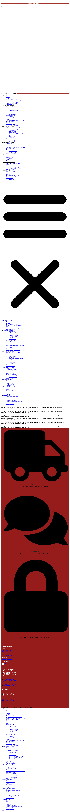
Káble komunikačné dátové (12, 171)
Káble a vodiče (6, 170)
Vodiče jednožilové (10, 179)
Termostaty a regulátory (14, 167)
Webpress (20, 706)
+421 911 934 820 (6, 651)
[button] (35, 250)
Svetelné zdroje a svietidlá (8, 105)
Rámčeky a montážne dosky (12, 99)
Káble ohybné (9, 173)
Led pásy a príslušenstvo (11, 117)
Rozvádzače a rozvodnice (8, 142)
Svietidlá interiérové (10, 106)
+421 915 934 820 (7, 650)
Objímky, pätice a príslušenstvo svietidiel (15, 120)
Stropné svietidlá (12, 114)
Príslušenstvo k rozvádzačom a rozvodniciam (15, 147)
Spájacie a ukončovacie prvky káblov (14, 176)
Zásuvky (8, 97)
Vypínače (8, 98)
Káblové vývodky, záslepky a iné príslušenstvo (16, 102)
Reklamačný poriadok (8, 694)
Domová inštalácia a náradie (9, 162)
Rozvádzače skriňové (10, 148)
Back (7, 712)
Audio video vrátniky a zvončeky (13, 163)
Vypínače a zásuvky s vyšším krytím (14, 100)
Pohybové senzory (10, 121)
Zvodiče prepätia (12, 137)
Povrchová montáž (13, 151)
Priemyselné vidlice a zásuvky (12, 103)
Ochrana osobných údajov (9, 695)
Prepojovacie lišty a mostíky (12, 146)
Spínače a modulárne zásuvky (15, 135)
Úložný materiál (9, 178)
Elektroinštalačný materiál (8, 126)
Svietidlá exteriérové (10, 115)
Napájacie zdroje (9, 119)
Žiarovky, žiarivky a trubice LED (13, 125)
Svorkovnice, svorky (10, 140)
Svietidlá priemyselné (10, 124)
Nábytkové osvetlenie (13, 110)
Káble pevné (8, 174)
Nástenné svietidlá (13, 111)
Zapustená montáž (13, 152)
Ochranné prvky (9, 157)
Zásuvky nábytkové (10, 104)
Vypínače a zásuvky (7, 95)
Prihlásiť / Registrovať (8, 810)
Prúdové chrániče (12, 132)
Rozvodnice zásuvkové (11, 153)
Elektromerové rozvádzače (12, 144)
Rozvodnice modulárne (11, 149)
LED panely (11, 109)
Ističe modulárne (12, 130)
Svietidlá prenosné (10, 122)
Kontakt (5, 692)
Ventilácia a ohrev (10, 165)
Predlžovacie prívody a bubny (12, 175)
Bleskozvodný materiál (8, 154)
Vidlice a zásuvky (10, 169)
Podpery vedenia (9, 158)
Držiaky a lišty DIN (10, 143)
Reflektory (11, 116)
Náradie (7, 164)
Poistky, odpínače (12, 131)
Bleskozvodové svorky (11, 155)
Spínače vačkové (9, 138)
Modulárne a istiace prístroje (12, 129)
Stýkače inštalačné (13, 136)
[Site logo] (5, 90)
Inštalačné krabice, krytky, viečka (13, 127)
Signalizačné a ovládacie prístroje (16, 133)
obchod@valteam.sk (7, 655)
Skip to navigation (5, 1)
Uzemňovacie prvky (10, 159)
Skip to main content (13, 1)
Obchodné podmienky (8, 693)
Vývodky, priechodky (10, 141)
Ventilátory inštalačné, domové (15, 168)
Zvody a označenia (10, 160)
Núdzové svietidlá (13, 113)
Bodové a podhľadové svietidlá (15, 108)
